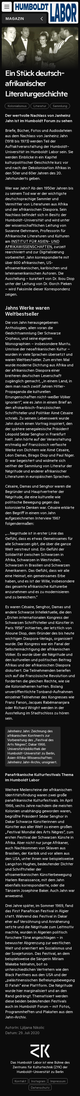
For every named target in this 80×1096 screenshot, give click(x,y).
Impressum (58, 1081)
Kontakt (20, 1081)
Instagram (38, 1081)
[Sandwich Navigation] (7, 7)
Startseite (63, 12)
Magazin (14, 18)
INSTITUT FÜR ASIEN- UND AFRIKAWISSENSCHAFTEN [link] (32, 244)
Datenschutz (40, 1088)
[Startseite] (30, 7)
